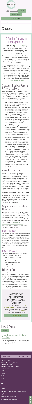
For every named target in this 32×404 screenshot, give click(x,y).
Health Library (4, 381)
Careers (22, 11)
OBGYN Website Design (6, 399)
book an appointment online (16, 80)
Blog (2, 383)
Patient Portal (4, 386)
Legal (2, 394)
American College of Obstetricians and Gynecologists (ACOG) (12, 223)
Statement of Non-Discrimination (8, 396)
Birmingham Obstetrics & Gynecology (16, 306)
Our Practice (4, 375)
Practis (15, 399)
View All (5, 330)
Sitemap (3, 388)
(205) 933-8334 (12, 11)
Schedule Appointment (16, 18)
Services (3, 378)
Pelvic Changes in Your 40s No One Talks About (14, 336)
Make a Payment (16, 14)
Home (2, 370)
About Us (3, 373)
